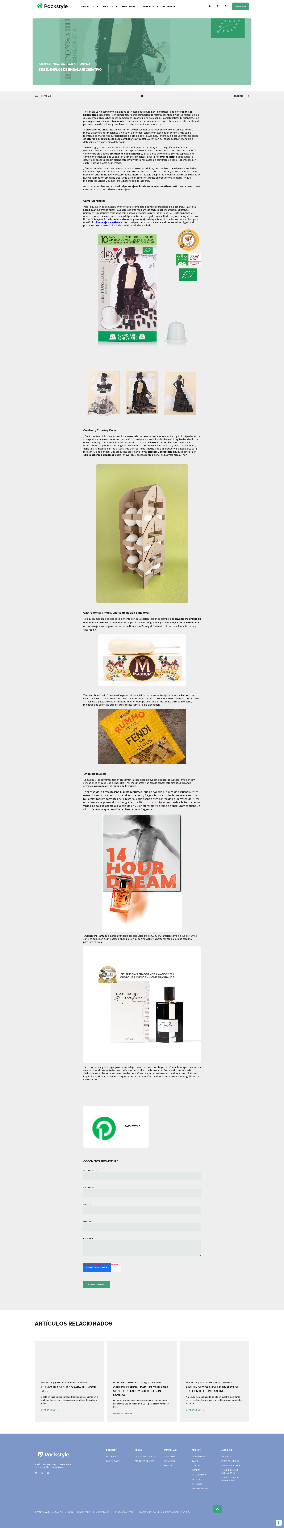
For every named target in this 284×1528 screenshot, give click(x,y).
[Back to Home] (52, 6)
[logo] (53, 1454)
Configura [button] (240, 6)
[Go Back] (142, 96)
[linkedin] (37, 1473)
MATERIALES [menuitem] (169, 6)
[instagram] (42, 1473)
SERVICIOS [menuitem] (108, 6)
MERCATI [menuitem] (196, 1450)
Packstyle (44, 64)
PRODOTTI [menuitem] (111, 1450)
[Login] (218, 6)
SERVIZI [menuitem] (139, 1450)
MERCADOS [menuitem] (148, 6)
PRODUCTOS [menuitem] (88, 6)
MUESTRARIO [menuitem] (128, 6)
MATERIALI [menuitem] (226, 1450)
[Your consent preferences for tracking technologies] (279, 1523)
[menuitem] (97, 6)
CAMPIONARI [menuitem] (170, 1450)
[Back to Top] (217, 1509)
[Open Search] (226, 6)
